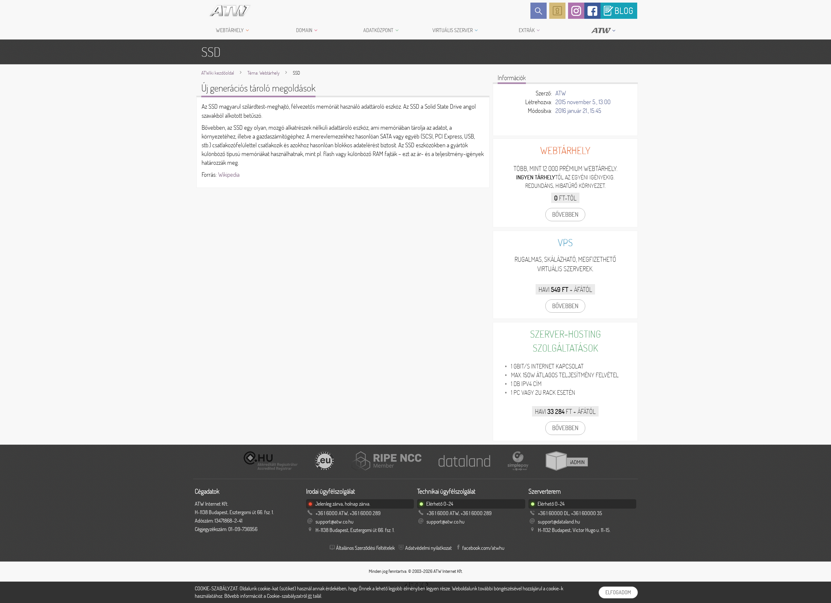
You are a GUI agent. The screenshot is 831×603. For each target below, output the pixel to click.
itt (310, 596)
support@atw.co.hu (334, 521)
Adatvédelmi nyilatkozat (428, 548)
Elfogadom (618, 592)
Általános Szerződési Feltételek (365, 548)
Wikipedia (229, 174)
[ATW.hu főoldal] (224, 10)
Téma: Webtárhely (263, 73)
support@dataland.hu (559, 521)
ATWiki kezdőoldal (217, 73)
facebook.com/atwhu (483, 548)
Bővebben (565, 214)
